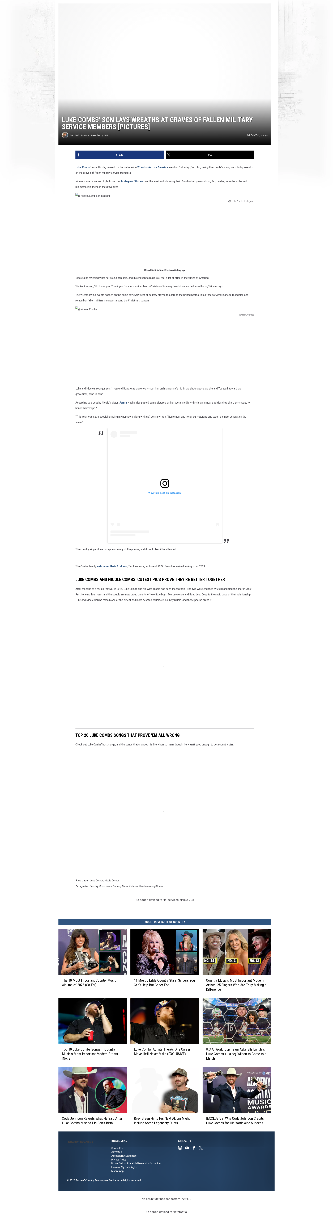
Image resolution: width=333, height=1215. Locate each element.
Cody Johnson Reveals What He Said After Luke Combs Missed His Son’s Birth (92, 1120)
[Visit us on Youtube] (188, 1148)
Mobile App (117, 1171)
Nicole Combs (112, 880)
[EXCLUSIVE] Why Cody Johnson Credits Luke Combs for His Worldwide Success (235, 1120)
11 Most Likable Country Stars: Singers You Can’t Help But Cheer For (164, 982)
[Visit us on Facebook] (195, 1148)
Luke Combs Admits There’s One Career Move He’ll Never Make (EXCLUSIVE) (162, 1051)
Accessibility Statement (124, 1155)
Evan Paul (74, 135)
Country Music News (101, 886)
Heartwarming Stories (151, 886)
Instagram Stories (132, 181)
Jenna (123, 402)
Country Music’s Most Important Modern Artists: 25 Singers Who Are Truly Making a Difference (236, 985)
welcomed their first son (111, 566)
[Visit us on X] (202, 1148)
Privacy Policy (118, 1159)
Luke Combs (83, 167)
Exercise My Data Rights (124, 1167)
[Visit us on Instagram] (181, 1148)
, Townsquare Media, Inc (107, 1180)
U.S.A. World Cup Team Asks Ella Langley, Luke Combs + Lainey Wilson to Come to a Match (236, 1053)
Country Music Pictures (125, 886)
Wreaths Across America (152, 167)
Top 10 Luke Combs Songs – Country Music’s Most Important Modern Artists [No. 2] (90, 1053)
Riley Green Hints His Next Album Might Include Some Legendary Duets (162, 1120)
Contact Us (117, 1148)
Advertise (116, 1152)
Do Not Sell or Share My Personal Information (136, 1163)
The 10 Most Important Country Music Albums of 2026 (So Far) (89, 982)
